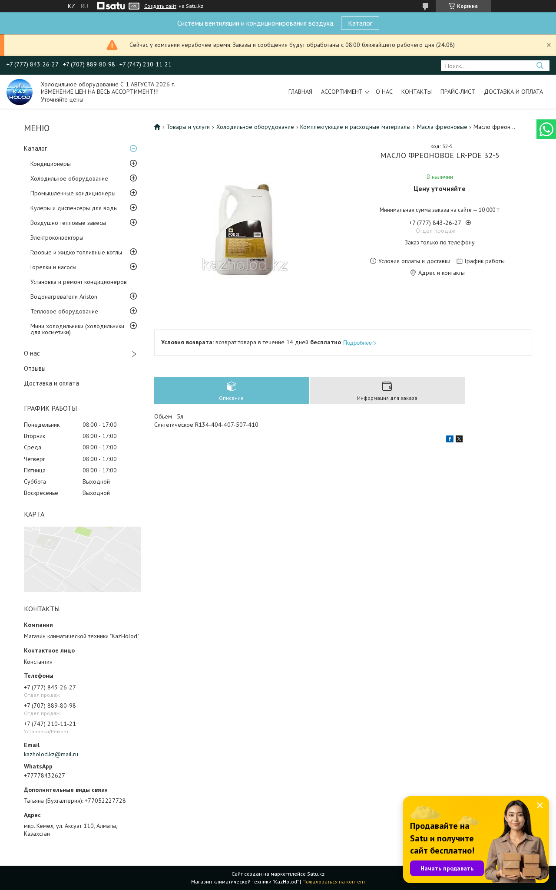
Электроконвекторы (56, 237)
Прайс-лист (457, 92)
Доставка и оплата (513, 92)
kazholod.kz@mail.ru (51, 754)
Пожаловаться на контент (333, 881)
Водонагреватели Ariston (63, 296)
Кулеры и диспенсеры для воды (74, 208)
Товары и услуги (188, 127)
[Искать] (539, 65)
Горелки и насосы (53, 267)
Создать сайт (160, 6)
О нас (384, 92)
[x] (459, 440)
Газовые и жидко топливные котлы (76, 252)
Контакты (416, 92)
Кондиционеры (50, 164)
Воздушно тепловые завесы (68, 223)
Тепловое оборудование (64, 311)
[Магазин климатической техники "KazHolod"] (20, 92)
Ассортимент (342, 92)
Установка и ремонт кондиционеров (78, 282)
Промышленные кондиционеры (73, 193)
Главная (300, 92)
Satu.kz (315, 873)
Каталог (360, 23)
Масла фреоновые (442, 127)
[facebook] (449, 440)
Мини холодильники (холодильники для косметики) (77, 329)
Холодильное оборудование (69, 178)
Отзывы (35, 368)
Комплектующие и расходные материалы (355, 127)
